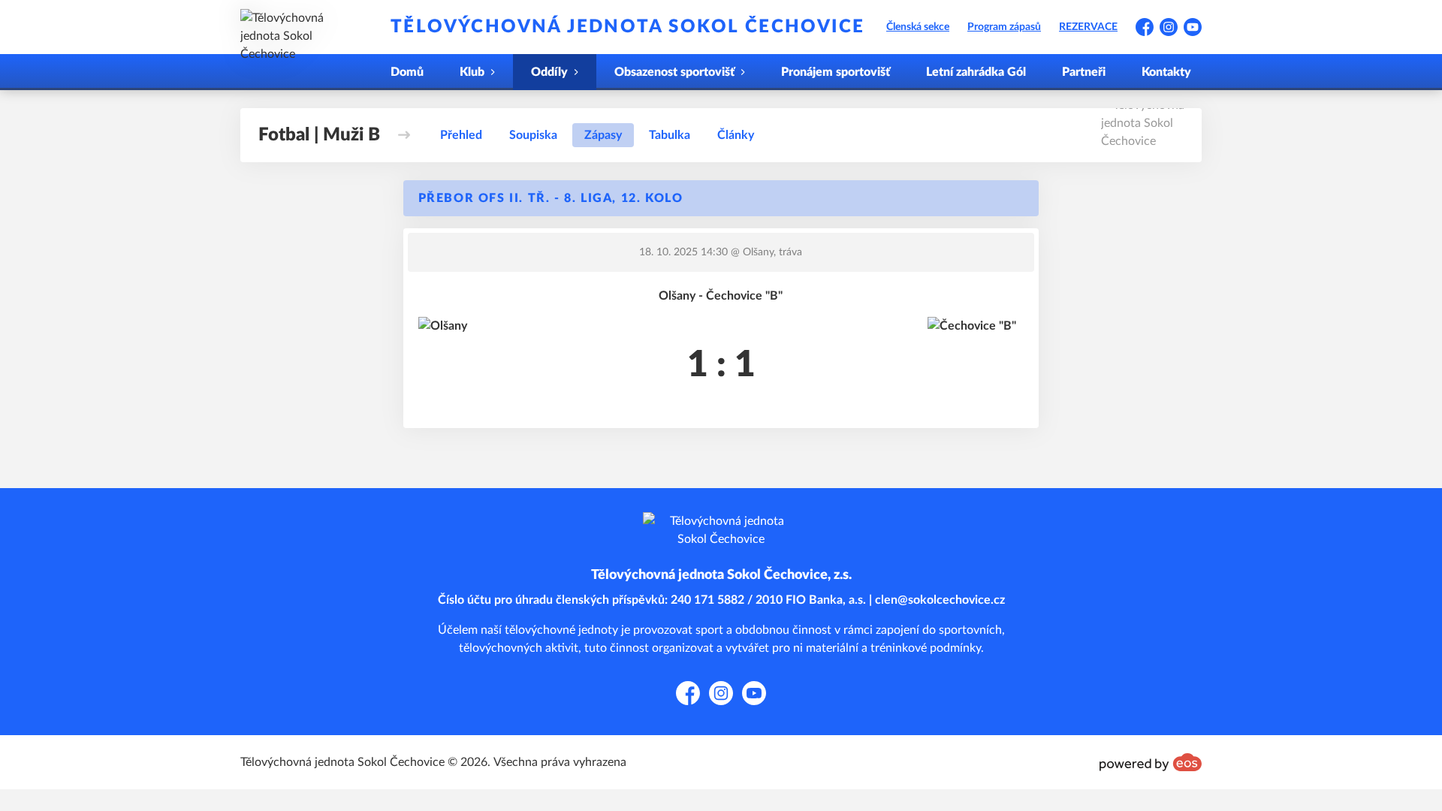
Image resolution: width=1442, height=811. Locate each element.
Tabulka (669, 135)
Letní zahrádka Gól (976, 72)
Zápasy (603, 135)
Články (735, 135)
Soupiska (533, 135)
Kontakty (1166, 72)
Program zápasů (1004, 27)
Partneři (1084, 72)
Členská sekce (917, 27)
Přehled (461, 135)
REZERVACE (1088, 27)
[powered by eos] (1151, 762)
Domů (407, 72)
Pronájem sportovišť (835, 72)
